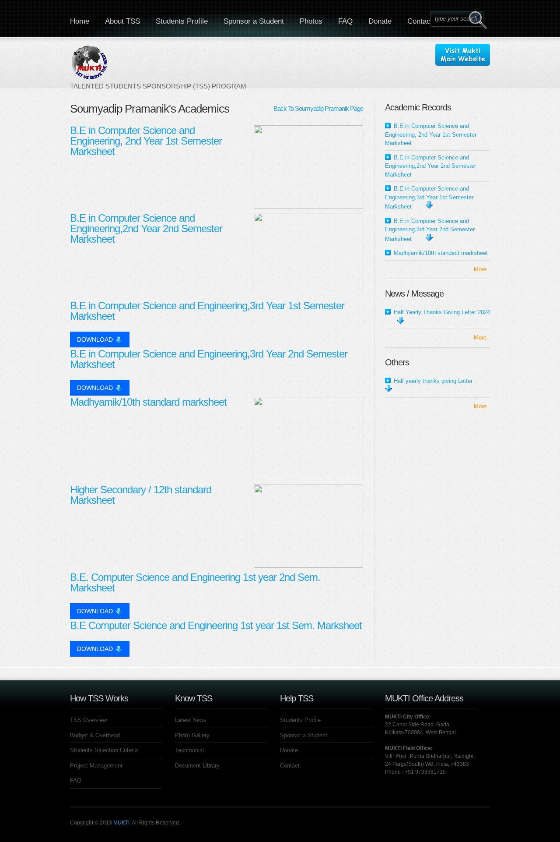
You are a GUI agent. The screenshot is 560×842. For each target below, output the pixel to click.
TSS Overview (88, 720)
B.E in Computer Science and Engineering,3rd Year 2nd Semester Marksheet (208, 359)
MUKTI (121, 823)
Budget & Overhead (95, 735)
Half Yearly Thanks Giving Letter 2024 (442, 312)
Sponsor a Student (254, 21)
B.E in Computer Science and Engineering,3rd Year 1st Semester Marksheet (207, 311)
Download (95, 339)
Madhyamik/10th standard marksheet (148, 402)
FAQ (345, 21)
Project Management (96, 765)
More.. (482, 269)
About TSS (122, 21)
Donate (380, 21)
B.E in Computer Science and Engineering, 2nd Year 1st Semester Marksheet (146, 140)
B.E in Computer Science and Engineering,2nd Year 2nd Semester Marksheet (146, 228)
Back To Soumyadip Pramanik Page (318, 108)
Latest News (190, 720)
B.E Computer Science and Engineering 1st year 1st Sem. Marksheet (216, 625)
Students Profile (182, 21)
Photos (311, 21)
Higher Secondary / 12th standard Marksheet (140, 495)
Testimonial (189, 750)
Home (79, 21)
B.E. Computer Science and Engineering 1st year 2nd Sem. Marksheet (195, 582)
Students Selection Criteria (104, 750)
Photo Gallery (192, 735)
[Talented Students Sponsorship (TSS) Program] (158, 67)
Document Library (197, 765)
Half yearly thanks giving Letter (433, 381)
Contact (420, 21)
